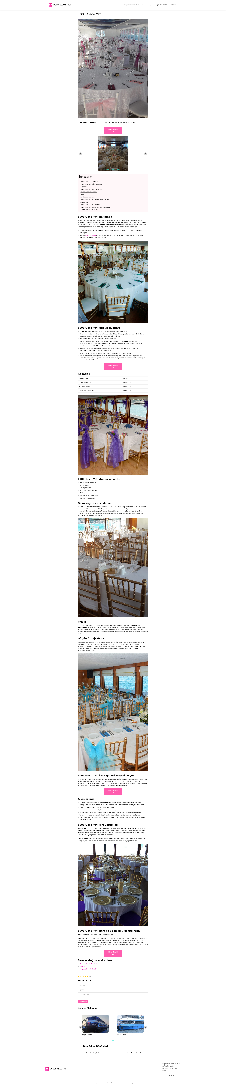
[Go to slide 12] (118, 169)
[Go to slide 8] (113, 169)
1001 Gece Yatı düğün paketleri (91, 189)
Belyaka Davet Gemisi (88, 969)
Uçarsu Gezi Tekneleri (88, 964)
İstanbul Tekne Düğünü (91, 1053)
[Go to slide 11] (117, 169)
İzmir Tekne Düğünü (134, 1053)
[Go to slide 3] (107, 169)
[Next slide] (145, 153)
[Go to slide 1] (104, 169)
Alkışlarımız (84, 202)
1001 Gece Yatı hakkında (89, 181)
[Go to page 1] (112, 1040)
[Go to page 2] (113, 1040)
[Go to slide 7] (112, 169)
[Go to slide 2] (106, 169)
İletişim (173, 5)
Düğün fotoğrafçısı (87, 197)
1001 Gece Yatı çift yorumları (91, 204)
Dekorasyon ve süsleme (89, 192)
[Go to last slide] (80, 153)
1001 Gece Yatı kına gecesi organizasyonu (95, 199)
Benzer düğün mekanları (89, 210)
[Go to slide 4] (108, 169)
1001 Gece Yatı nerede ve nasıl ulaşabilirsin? (96, 207)
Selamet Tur (84, 966)
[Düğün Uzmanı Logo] (56, 1069)
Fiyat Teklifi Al (113, 131)
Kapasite (84, 187)
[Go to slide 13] (119, 169)
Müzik (82, 194)
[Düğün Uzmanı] (60, 5)
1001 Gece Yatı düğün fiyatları (91, 184)
